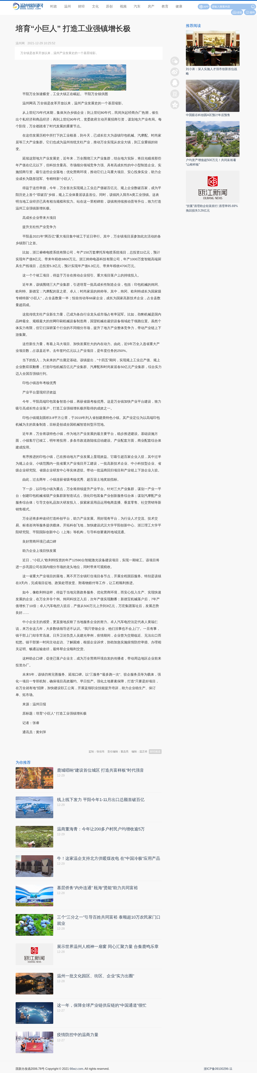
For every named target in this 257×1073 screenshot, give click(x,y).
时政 (53, 6)
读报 (239, 12)
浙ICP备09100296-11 (218, 1068)
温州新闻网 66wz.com (49, 741)
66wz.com (76, 1068)
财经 (81, 6)
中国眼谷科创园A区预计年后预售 (208, 115)
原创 (109, 6)
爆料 (252, 12)
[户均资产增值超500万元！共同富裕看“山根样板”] (213, 138)
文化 (95, 6)
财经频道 (155, 751)
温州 (67, 6)
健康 (179, 6)
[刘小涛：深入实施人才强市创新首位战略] (213, 48)
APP (205, 6)
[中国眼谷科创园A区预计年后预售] (213, 95)
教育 (165, 6)
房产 (151, 6)
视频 (123, 6)
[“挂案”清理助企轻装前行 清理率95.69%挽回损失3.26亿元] (213, 186)
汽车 (137, 6)
